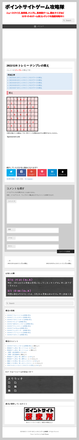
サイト (10, 246)
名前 (9, 229)
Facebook (21, 174)
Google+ (32, 174)
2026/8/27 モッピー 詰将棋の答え (17, 321)
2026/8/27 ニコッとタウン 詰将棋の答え (19, 317)
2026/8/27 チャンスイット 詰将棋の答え (19, 326)
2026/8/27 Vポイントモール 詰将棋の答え (19, 319)
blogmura (62, 174)
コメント (11, 201)
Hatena (52, 174)
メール (10, 238)
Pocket (42, 174)
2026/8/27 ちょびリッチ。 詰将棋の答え (19, 330)
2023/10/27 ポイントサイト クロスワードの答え (25, 88)
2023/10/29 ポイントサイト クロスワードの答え (25, 83)
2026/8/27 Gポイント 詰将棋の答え (17, 334)
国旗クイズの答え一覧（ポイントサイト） (20, 361)
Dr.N (17, 179)
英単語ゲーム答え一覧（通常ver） (17, 356)
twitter (11, 174)
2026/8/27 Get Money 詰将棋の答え (17, 328)
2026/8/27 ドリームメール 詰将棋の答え (19, 332)
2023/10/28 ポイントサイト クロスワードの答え (25, 85)
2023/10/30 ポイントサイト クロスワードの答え (25, 80)
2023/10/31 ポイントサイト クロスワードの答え (25, 77)
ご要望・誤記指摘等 (13, 352)
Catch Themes (45, 434)
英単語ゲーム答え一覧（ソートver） (18, 348)
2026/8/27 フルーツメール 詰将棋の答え (19, 315)
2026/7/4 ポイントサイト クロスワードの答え (20, 365)
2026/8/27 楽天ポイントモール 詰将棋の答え (20, 324)
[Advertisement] (39, 44)
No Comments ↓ (29, 179)
